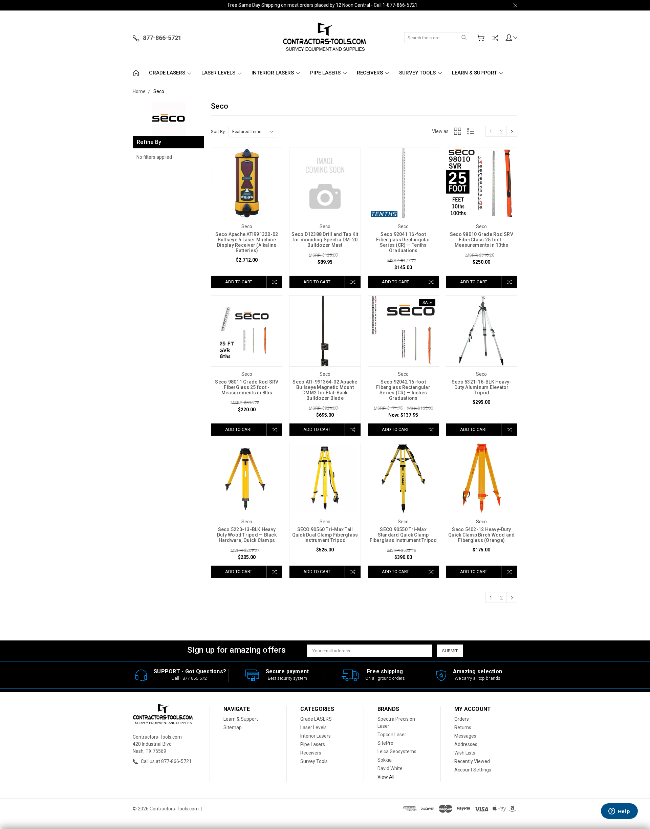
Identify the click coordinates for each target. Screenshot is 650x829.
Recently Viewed (472, 761)
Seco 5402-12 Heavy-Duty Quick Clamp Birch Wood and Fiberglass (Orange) (481, 535)
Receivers (370, 73)
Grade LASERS (168, 73)
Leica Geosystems (396, 751)
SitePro (385, 743)
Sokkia (384, 760)
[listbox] (252, 131)
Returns (462, 727)
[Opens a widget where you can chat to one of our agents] (619, 811)
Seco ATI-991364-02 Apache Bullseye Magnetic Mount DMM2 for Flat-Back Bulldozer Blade (324, 390)
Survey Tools (418, 73)
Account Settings (472, 769)
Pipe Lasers (326, 73)
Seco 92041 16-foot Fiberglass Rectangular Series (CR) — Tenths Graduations (403, 242)
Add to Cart (238, 281)
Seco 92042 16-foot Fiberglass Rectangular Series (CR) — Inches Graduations (403, 390)
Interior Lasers (273, 73)
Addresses (465, 744)
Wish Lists (464, 753)
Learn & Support (475, 73)
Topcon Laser (391, 734)
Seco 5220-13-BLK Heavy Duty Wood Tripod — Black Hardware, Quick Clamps (247, 535)
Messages (465, 736)
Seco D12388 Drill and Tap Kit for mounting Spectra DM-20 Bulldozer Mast (324, 240)
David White (390, 768)
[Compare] (495, 38)
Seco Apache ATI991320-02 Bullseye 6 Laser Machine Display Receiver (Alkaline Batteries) (246, 242)
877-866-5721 (195, 678)
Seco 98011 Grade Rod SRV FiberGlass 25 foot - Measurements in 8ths (246, 387)
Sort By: (218, 131)
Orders (461, 719)
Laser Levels (219, 73)
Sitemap (232, 727)
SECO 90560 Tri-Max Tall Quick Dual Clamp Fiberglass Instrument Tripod (325, 535)
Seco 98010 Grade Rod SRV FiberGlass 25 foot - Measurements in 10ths (481, 240)
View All (385, 777)
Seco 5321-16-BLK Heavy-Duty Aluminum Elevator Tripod (482, 387)
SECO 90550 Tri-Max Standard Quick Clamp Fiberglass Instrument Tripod (403, 535)
